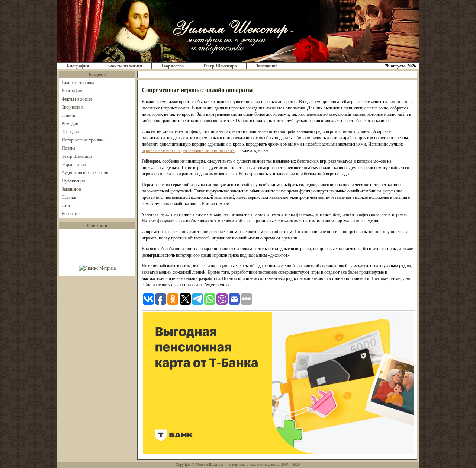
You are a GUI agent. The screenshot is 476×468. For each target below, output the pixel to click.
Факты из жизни (125, 66)
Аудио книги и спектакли (85, 172)
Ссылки (69, 197)
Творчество (172, 66)
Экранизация (74, 164)
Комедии (70, 123)
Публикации (73, 181)
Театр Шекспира (220, 66)
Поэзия (68, 148)
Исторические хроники (83, 140)
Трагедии (70, 131)
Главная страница (78, 82)
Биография (78, 66)
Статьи (68, 205)
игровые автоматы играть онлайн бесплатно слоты (188, 150)
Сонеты (69, 115)
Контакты (71, 213)
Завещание (266, 66)
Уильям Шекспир (209, 464)
